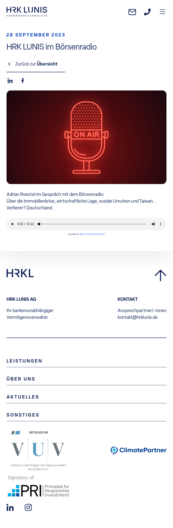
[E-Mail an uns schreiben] (132, 11)
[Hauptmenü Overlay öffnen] (162, 12)
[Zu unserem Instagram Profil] (28, 507)
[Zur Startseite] (27, 11)
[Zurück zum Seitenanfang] (160, 275)
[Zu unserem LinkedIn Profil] (10, 507)
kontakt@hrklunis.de (138, 317)
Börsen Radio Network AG (92, 234)
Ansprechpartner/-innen (142, 310)
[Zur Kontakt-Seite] (147, 11)
